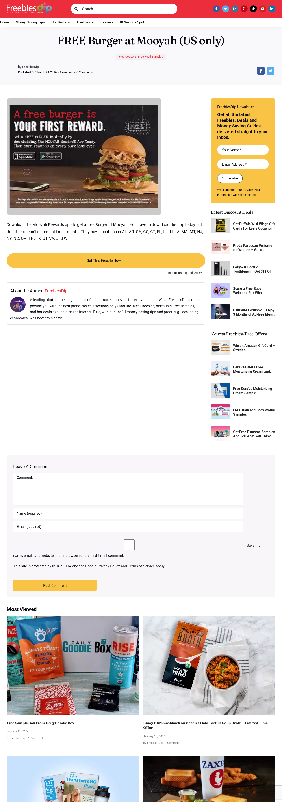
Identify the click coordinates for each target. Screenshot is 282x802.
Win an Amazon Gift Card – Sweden (254, 348)
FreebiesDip (56, 291)
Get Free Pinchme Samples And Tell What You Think (254, 434)
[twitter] (225, 8)
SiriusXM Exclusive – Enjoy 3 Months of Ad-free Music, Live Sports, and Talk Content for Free (254, 312)
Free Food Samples (150, 56)
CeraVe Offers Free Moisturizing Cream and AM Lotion (251, 369)
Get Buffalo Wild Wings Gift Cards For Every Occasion (254, 226)
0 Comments (84, 72)
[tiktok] (253, 8)
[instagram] (234, 8)
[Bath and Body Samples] (220, 406)
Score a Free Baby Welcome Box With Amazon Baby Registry (250, 290)
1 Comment (35, 738)
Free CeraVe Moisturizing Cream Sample (252, 391)
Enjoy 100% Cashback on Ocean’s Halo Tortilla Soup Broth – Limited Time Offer (205, 725)
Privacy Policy (108, 566)
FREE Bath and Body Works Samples (254, 412)
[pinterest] (244, 8)
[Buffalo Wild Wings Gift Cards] (220, 220)
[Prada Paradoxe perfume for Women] (220, 241)
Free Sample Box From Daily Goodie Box (40, 723)
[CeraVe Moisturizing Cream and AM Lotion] (220, 363)
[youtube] (262, 8)
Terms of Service (141, 566)
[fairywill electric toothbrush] (220, 263)
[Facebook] (261, 71)
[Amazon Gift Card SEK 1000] (220, 341)
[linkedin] (271, 8)
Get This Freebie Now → (106, 260)
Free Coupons (128, 56)
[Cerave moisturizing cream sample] (220, 384)
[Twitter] (270, 71)
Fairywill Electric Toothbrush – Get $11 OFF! (253, 269)
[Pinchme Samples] (220, 428)
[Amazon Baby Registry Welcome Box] (220, 284)
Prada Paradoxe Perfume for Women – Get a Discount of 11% (252, 247)
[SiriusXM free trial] (220, 306)
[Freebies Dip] (29, 4)
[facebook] (216, 8)
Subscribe (230, 178)
